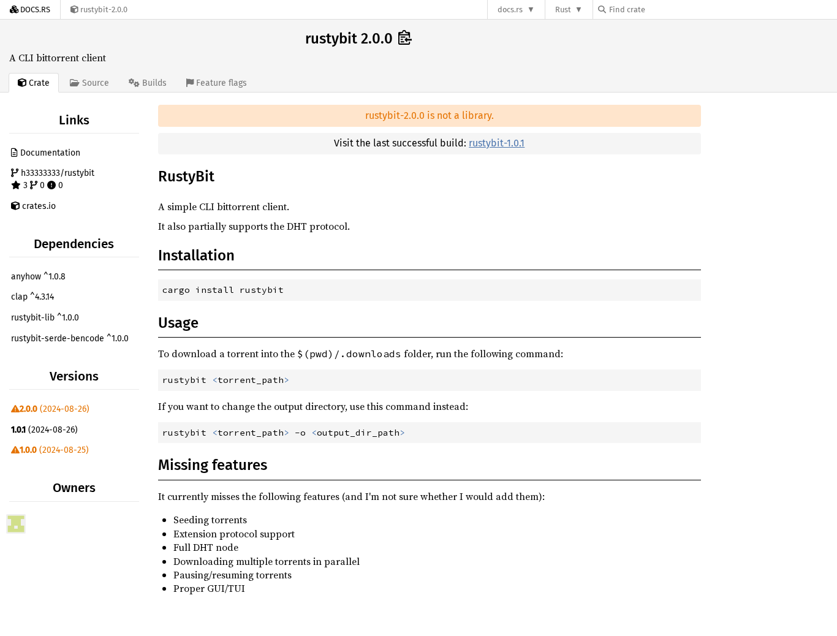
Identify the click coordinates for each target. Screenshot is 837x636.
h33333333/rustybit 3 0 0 (56, 179)
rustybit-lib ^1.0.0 (45, 317)
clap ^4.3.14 (32, 297)
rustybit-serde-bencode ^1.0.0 (70, 338)
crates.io (38, 206)
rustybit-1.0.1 (497, 143)
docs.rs (510, 9)
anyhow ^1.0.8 (38, 276)
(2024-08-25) (54, 450)
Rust (563, 9)
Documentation (49, 153)
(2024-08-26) (54, 409)
